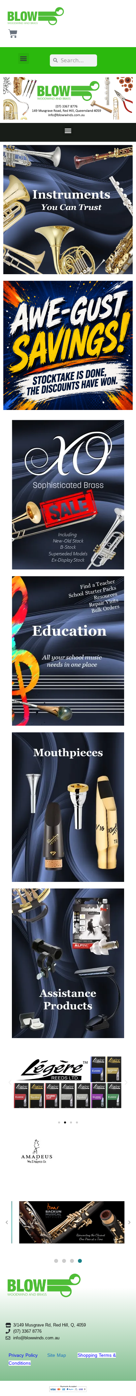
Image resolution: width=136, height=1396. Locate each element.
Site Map (57, 1355)
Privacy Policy (24, 1355)
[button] (23, 58)
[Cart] (12, 33)
